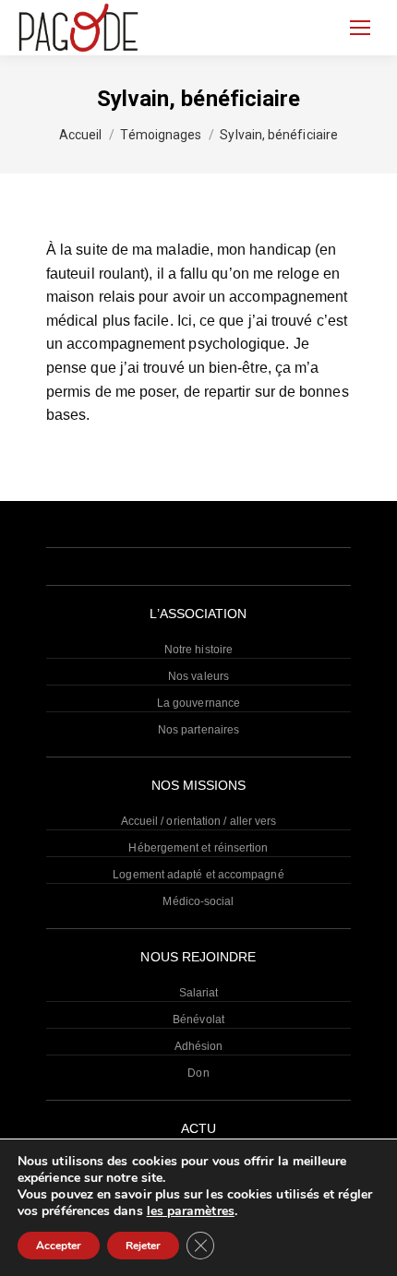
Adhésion (198, 1046)
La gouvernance (198, 703)
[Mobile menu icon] (360, 27)
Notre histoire (198, 649)
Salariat (199, 992)
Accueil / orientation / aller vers (199, 821)
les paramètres (191, 1211)
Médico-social (198, 901)
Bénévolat (198, 1019)
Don (198, 1073)
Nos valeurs (198, 676)
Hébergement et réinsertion (198, 847)
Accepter (58, 1245)
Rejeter (143, 1245)
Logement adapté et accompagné (198, 874)
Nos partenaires (198, 729)
